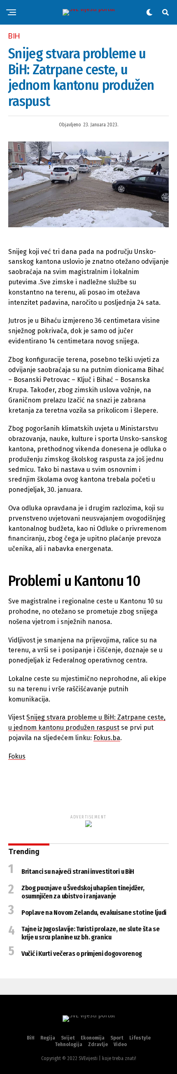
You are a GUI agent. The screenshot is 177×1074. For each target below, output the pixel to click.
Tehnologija (68, 1044)
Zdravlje (98, 1044)
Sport (116, 1038)
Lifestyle (140, 1038)
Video (120, 1044)
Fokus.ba (106, 738)
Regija (47, 1038)
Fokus (17, 756)
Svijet (68, 1038)
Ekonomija (93, 1038)
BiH (31, 1038)
